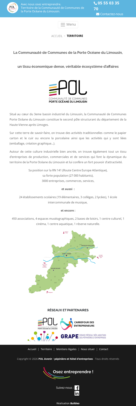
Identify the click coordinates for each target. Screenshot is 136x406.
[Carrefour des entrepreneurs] (79, 324)
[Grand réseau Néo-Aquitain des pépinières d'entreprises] (68, 336)
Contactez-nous (111, 14)
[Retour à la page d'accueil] (12, 7)
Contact (103, 349)
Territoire (46, 349)
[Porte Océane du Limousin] (49, 324)
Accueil (32, 349)
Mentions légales (66, 349)
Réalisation (68, 403)
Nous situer (88, 349)
